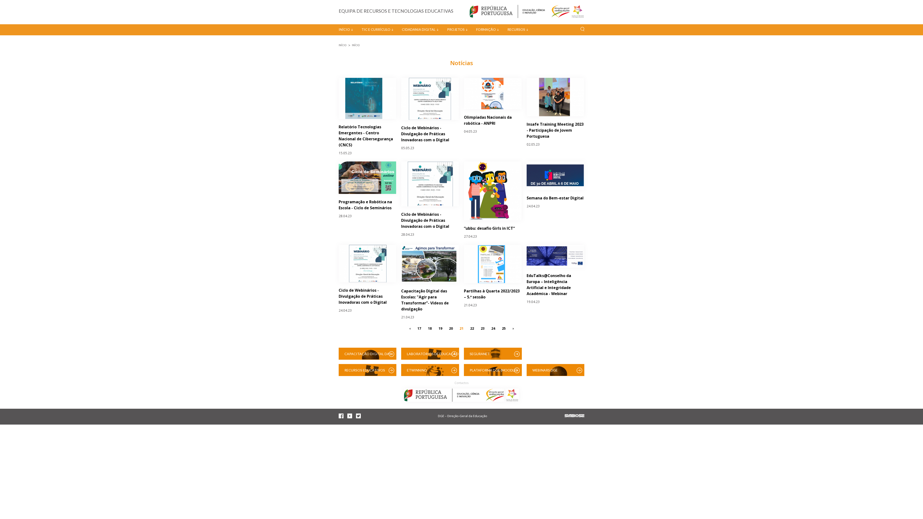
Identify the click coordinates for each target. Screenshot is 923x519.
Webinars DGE (545, 370)
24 (493, 328)
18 (430, 328)
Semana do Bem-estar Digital (555, 198)
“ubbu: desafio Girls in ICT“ (489, 228)
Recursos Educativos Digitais (364, 372)
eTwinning (417, 370)
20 (451, 328)
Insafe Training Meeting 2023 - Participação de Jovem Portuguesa (555, 130)
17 (419, 328)
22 (472, 328)
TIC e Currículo (376, 29)
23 (483, 328)
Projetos (456, 29)
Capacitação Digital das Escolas (367, 356)
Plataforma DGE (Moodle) (493, 370)
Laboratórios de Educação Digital (433, 356)
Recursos (516, 29)
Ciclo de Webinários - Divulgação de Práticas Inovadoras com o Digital (425, 133)
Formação (486, 29)
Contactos (461, 383)
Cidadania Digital (419, 29)
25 (504, 328)
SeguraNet (480, 354)
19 (440, 328)
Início (344, 29)
